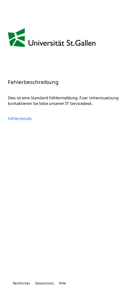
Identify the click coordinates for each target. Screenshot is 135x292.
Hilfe (62, 283)
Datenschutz (44, 283)
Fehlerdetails (20, 118)
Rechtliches (21, 283)
